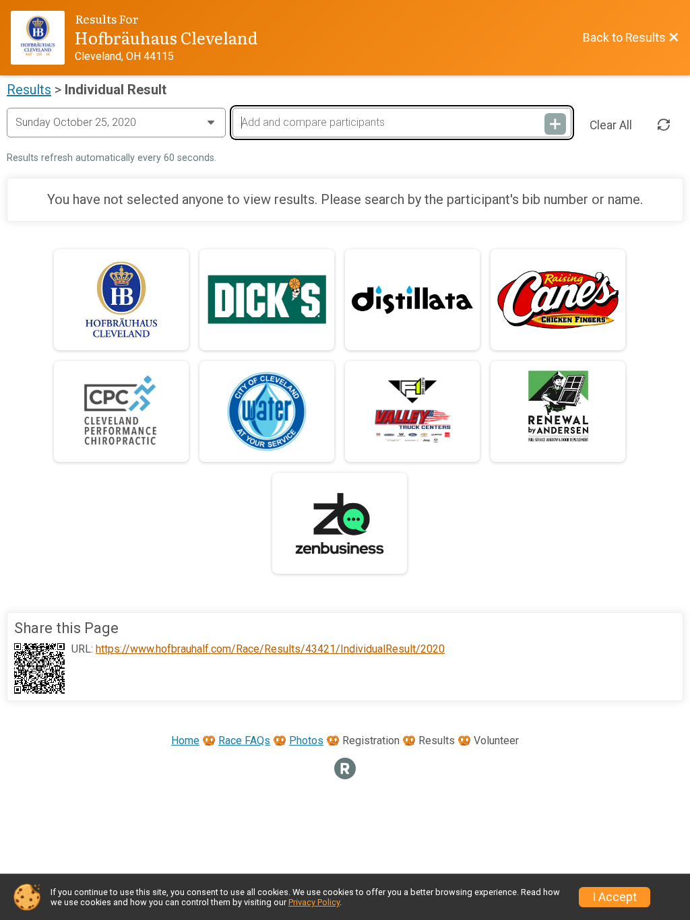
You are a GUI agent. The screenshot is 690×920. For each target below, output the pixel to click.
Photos (306, 740)
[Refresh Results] (663, 125)
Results (29, 89)
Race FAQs (244, 740)
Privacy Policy (314, 902)
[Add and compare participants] (555, 124)
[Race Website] (43, 38)
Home (185, 740)
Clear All (611, 125)
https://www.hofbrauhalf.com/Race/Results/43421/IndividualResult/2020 (270, 649)
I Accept (614, 897)
